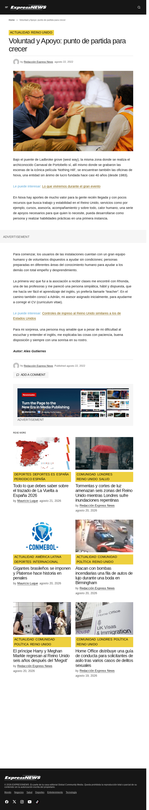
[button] (6, 7)
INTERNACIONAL (45, 562)
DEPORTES (22, 474)
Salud (29, 792)
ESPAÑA (62, 474)
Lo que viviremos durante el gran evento (71, 186)
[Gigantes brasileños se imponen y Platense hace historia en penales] (42, 536)
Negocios (19, 792)
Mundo (7, 792)
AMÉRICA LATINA (48, 557)
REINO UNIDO (41, 32)
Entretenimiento (55, 792)
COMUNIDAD (86, 474)
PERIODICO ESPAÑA (29, 479)
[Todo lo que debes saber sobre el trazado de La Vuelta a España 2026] (42, 453)
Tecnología (71, 792)
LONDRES (104, 474)
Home (12, 20)
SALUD (104, 479)
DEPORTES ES (44, 474)
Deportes (39, 792)
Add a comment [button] (33, 374)
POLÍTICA (84, 562)
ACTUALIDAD (20, 32)
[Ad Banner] (73, 402)
